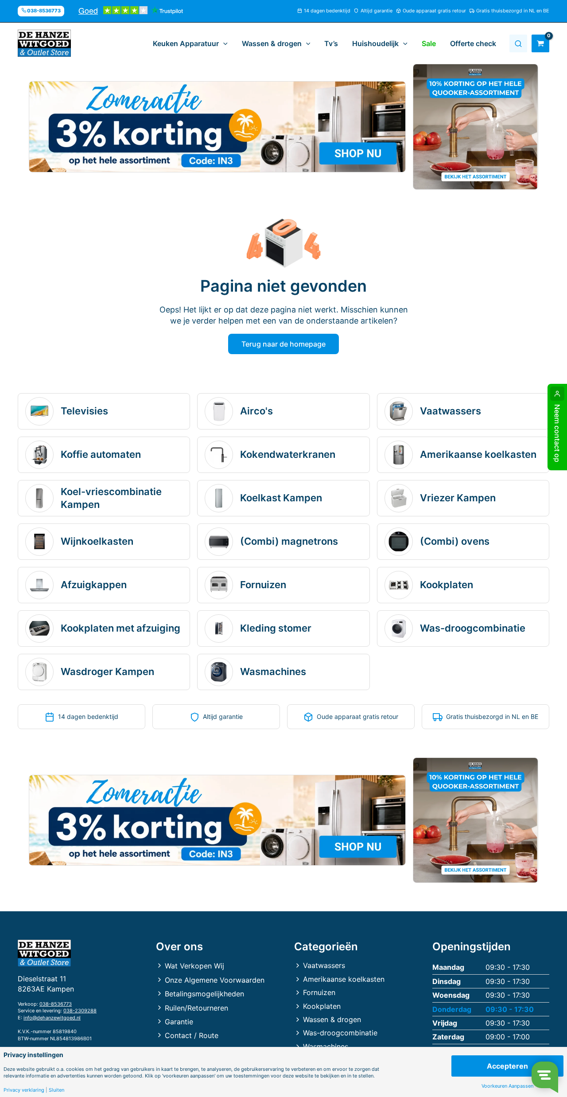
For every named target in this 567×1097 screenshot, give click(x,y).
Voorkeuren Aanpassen (507, 1086)
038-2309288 (80, 1010)
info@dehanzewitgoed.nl (52, 1018)
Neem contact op (557, 433)
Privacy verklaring (24, 1090)
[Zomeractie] (217, 126)
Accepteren (507, 1066)
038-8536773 (55, 1004)
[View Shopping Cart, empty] (540, 43)
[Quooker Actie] (476, 127)
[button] (223, 43)
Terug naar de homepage (283, 344)
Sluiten (56, 1090)
